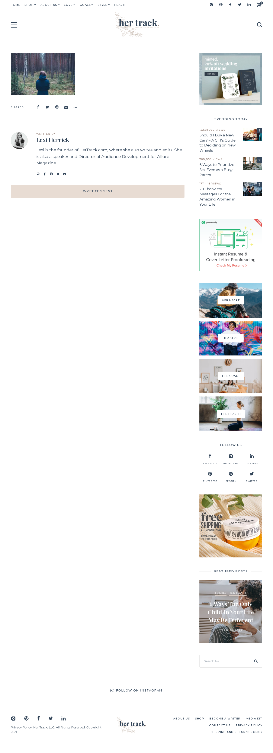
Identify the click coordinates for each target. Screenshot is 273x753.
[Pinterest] (221, 5)
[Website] (38, 173)
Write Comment (97, 191)
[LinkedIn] (249, 5)
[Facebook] (230, 5)
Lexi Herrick (52, 139)
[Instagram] (211, 5)
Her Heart (238, 592)
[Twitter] (239, 5)
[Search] (256, 661)
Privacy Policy (21, 727)
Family (221, 592)
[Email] (66, 107)
